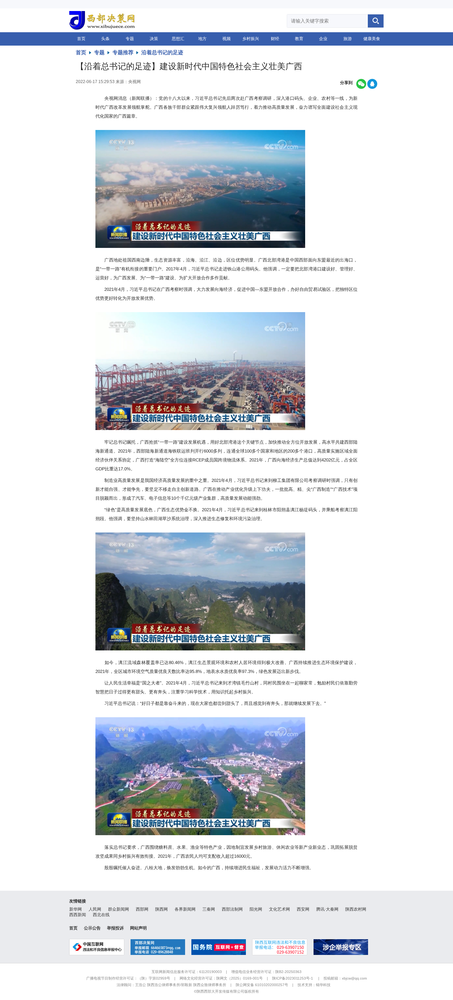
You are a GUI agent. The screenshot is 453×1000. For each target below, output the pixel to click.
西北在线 (101, 914)
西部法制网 (232, 909)
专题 (130, 38)
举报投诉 (115, 928)
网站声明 (138, 928)
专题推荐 (122, 52)
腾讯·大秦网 (327, 909)
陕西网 (161, 909)
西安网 (303, 909)
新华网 (75, 909)
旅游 (347, 38)
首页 (81, 38)
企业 (323, 38)
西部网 (142, 909)
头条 (105, 38)
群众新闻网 (118, 909)
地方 (202, 38)
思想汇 (178, 38)
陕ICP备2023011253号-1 (292, 978)
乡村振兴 (250, 38)
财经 (275, 38)
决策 (154, 38)
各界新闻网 (185, 909)
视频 (226, 38)
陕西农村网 (355, 909)
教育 (299, 38)
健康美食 (371, 38)
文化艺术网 (279, 909)
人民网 (95, 909)
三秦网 (208, 909)
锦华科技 (323, 985)
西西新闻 (77, 914)
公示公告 (92, 928)
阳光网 (256, 909)
